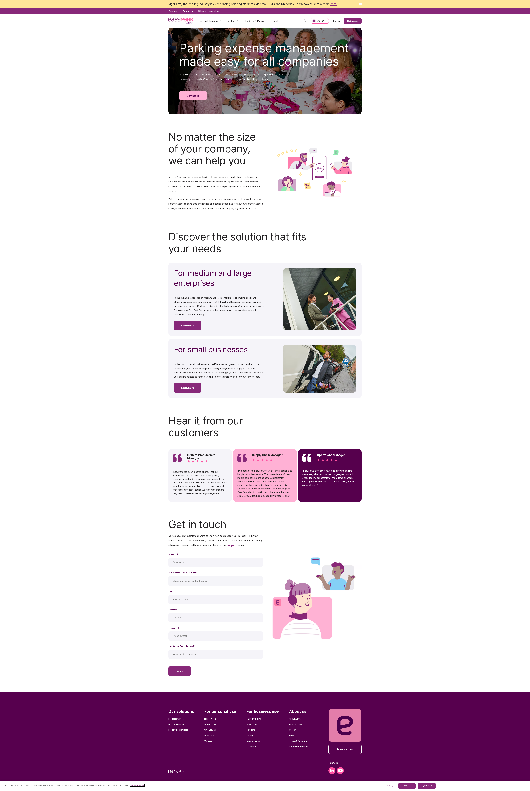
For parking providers (178, 730)
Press (291, 735)
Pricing (250, 735)
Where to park (211, 724)
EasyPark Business (208, 21)
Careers (292, 730)
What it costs (210, 735)
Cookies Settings (387, 786)
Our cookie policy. (137, 785)
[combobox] (173, 581)
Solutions (231, 21)
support (232, 545)
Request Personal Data (300, 741)
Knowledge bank (254, 741)
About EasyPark (296, 724)
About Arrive (295, 719)
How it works (210, 719)
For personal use (176, 719)
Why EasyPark (210, 730)
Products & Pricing (254, 21)
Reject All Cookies (407, 786)
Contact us (209, 741)
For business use (176, 724)
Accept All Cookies (426, 786)
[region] (265, 786)
